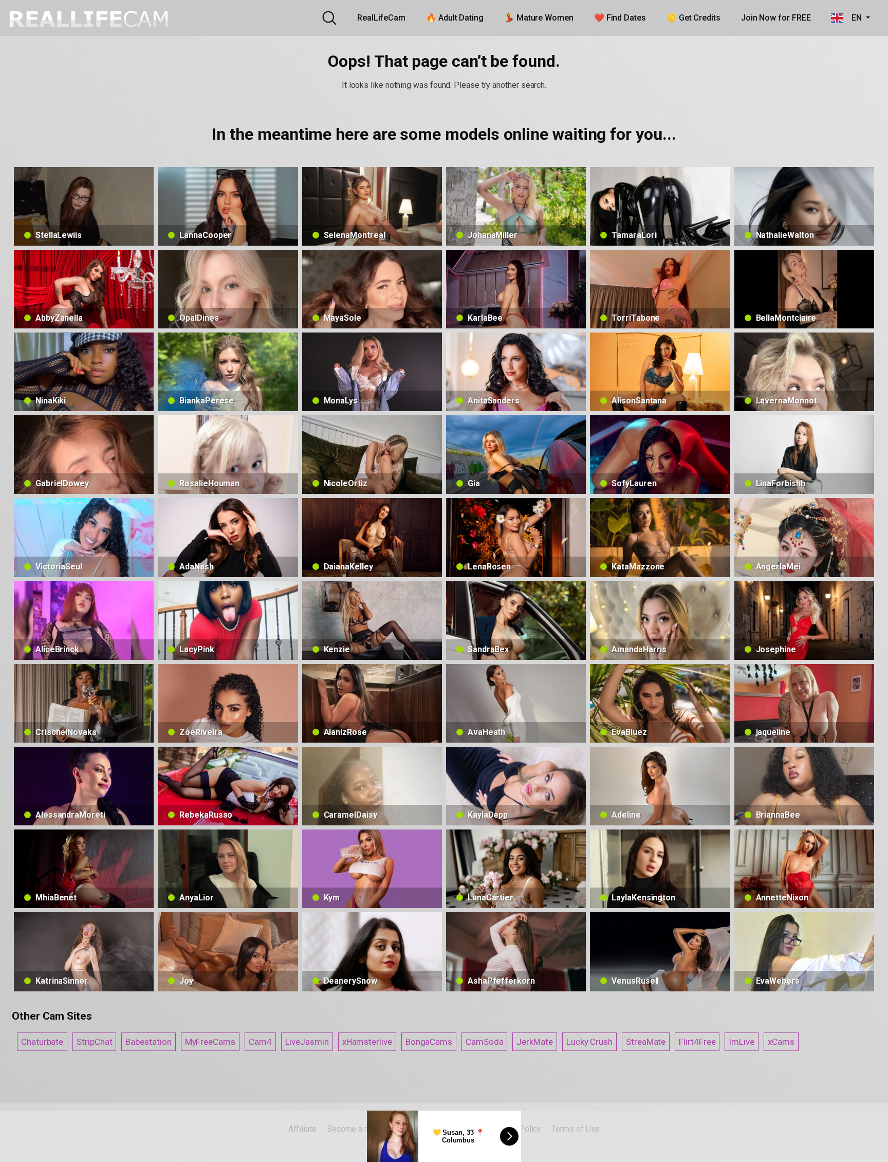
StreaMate (645, 1042)
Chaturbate (42, 1042)
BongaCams (428, 1042)
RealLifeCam (381, 18)
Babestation (148, 1042)
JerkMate (534, 1042)
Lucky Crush (589, 1042)
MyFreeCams (210, 1042)
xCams (781, 1042)
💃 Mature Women (539, 18)
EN (853, 18)
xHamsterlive (367, 1042)
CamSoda (484, 1042)
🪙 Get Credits (693, 18)
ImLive (741, 1042)
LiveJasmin (307, 1042)
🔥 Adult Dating (455, 18)
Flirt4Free (697, 1042)
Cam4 (260, 1042)
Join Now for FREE (776, 18)
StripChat (94, 1042)
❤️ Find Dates (620, 18)
